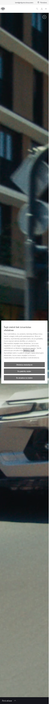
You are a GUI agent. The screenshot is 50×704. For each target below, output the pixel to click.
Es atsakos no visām (24, 378)
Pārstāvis (43, 2)
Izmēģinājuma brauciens (24, 2)
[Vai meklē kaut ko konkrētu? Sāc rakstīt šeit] (37, 9)
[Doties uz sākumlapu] (3, 9)
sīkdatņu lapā (29, 350)
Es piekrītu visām (24, 371)
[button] (44, 17)
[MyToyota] (42, 9)
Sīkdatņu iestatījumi (24, 365)
